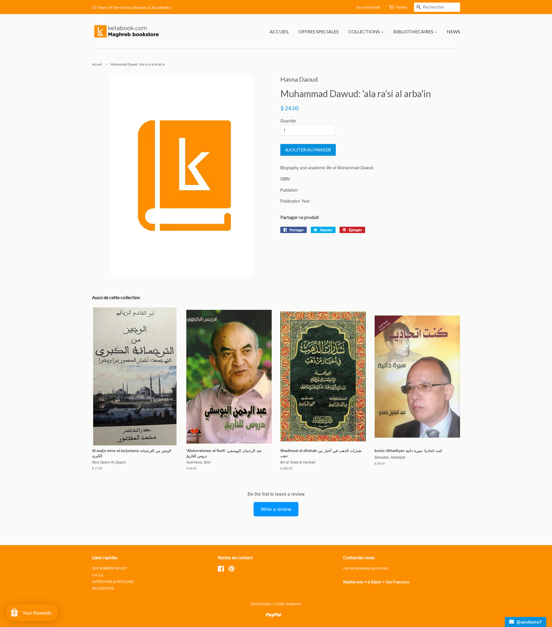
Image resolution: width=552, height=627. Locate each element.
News (453, 31)
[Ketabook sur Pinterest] (231, 569)
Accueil (97, 64)
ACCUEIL (279, 31)
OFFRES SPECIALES (318, 31)
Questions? (528, 622)
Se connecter (368, 7)
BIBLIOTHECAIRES (413, 31)
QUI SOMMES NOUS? (109, 568)
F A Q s (97, 574)
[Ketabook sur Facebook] (221, 569)
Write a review (276, 509)
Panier (401, 7)
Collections (364, 31)
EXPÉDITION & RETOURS (113, 581)
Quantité (288, 121)
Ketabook (293, 603)
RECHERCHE (103, 588)
